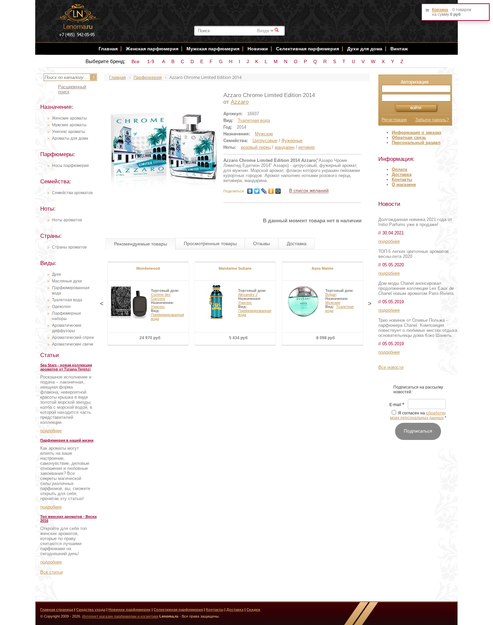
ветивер (306, 147)
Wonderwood (148, 268)
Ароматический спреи (73, 337)
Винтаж (399, 48)
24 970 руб (150, 338)
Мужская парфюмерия (212, 48)
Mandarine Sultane (235, 268)
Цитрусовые (265, 140)
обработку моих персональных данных (418, 415)
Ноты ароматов (67, 220)
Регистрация (394, 119)
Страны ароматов (69, 247)
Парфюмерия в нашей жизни (67, 440)
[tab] (140, 244)
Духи (56, 274)
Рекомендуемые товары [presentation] (140, 244)
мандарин (284, 147)
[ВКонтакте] (250, 191)
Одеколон (61, 306)
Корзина (440, 9)
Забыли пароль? (432, 119)
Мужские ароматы (69, 125)
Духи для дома (364, 48)
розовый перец (256, 147)
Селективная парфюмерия (307, 48)
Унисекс (158, 307)
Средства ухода (90, 610)
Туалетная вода (67, 300)
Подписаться (418, 431)
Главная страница (56, 610)
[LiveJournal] (264, 191)
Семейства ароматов (72, 192)
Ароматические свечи (72, 344)
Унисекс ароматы (68, 131)
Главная (108, 48)
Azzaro (240, 102)
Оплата (399, 169)
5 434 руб (238, 338)
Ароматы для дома (70, 138)
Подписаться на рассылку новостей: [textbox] (418, 389)
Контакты (402, 179)
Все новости (390, 367)
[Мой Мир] (278, 191)
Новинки (258, 48)
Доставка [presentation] (297, 243)
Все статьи (51, 572)
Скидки (253, 610)
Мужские (264, 133)
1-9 (150, 61)
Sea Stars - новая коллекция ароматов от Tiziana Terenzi (66, 367)
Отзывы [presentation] (261, 243)
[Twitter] (257, 191)
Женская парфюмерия (152, 48)
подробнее (51, 430)
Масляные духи (67, 281)
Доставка (402, 174)
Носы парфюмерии (70, 165)
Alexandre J (248, 295)
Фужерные (292, 140)
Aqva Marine (322, 268)
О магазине (404, 184)
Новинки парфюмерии (129, 610)
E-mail (396, 405)
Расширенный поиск (72, 89)
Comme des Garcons (161, 297)
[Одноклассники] (271, 191)
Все (135, 61)
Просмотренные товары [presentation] (210, 243)
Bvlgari (330, 295)
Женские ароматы (69, 118)
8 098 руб (325, 338)
